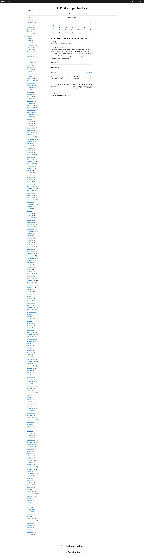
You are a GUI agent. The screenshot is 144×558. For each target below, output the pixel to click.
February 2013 (31, 408)
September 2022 (31, 166)
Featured (29, 27)
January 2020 (30, 222)
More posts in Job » (89, 72)
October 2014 (30, 363)
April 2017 (30, 296)
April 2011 (30, 458)
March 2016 (30, 325)
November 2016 (31, 307)
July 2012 (29, 424)
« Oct (70, 34)
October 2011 (30, 444)
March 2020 (30, 218)
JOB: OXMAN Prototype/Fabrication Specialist (61, 94)
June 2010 (29, 480)
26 (53, 32)
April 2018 (30, 269)
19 (53, 30)
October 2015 (30, 336)
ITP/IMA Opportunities (72, 8)
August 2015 (30, 341)
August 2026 (30, 63)
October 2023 (30, 137)
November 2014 (31, 361)
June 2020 (29, 211)
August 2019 (30, 233)
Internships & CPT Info (82, 13)
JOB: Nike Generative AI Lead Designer (82, 77)
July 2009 (29, 498)
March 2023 (30, 152)
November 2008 (31, 516)
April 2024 (30, 123)
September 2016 (31, 312)
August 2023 (30, 141)
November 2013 (31, 388)
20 (60, 30)
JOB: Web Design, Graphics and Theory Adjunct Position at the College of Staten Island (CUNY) (83, 86)
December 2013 (31, 386)
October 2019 (30, 229)
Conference (30, 22)
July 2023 (29, 143)
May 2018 (29, 267)
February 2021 (31, 193)
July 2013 (29, 397)
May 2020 (29, 213)
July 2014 (29, 370)
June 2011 (29, 453)
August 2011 (30, 449)
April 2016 (30, 323)
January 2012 (30, 437)
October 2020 (30, 202)
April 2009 (30, 505)
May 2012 (29, 429)
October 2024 (30, 112)
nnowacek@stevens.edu (83, 57)
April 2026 (30, 72)
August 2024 (30, 116)
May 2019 (29, 240)
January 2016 (30, 330)
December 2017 (31, 278)
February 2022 (31, 182)
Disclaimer (71, 13)
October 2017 (30, 283)
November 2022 (31, 161)
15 (72, 27)
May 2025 (29, 96)
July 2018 (29, 262)
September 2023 (31, 139)
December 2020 (31, 197)
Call (61, 13)
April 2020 (30, 215)
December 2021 (31, 186)
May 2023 (29, 148)
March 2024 (30, 125)
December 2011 (31, 440)
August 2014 (30, 368)
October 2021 (30, 191)
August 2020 (30, 206)
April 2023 (30, 150)
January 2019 (30, 249)
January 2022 (30, 184)
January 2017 (30, 303)
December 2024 (31, 108)
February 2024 (31, 128)
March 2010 (30, 482)
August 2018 (30, 260)
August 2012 (30, 422)
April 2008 (30, 532)
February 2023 (31, 155)
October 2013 (30, 390)
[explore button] (133, 1)
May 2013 (29, 402)
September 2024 (31, 114)
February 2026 (31, 76)
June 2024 (29, 119)
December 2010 (31, 467)
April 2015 (30, 350)
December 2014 (31, 359)
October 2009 (30, 491)
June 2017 (29, 292)
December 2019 (31, 224)
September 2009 (31, 494)
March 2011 (30, 460)
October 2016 (30, 310)
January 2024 (30, 130)
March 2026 (30, 74)
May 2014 (29, 375)
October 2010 (30, 471)
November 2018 (31, 253)
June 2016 (29, 319)
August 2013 (30, 395)
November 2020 (31, 200)
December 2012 (31, 413)
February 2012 (31, 435)
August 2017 (30, 287)
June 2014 (29, 372)
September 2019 (31, 231)
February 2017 (31, 301)
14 (66, 27)
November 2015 (31, 334)
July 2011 (29, 451)
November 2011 (31, 442)
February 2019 (31, 247)
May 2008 (29, 530)
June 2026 (29, 67)
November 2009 (31, 489)
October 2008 (30, 518)
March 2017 (30, 298)
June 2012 (29, 426)
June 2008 (29, 527)
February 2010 (31, 485)
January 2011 (30, 464)
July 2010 (29, 478)
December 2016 (31, 305)
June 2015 (29, 345)
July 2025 (29, 92)
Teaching (29, 49)
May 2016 (29, 321)
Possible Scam (30, 38)
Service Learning (31, 45)
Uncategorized (31, 52)
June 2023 (29, 146)
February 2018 (31, 274)
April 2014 (30, 377)
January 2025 (30, 105)
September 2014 (31, 366)
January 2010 (30, 487)
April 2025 (30, 99)
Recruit (29, 40)
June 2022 (29, 173)
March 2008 (30, 534)
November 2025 (31, 83)
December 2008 (31, 514)
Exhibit (29, 25)
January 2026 (30, 78)
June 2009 (29, 500)
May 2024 (29, 121)
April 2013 (30, 404)
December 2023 (31, 132)
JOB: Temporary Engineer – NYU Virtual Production (60, 77)
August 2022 (30, 168)
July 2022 (29, 170)
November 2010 (31, 469)
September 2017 (31, 285)
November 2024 (31, 110)
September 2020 (31, 204)
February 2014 (31, 381)
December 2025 (31, 81)
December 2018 (31, 251)
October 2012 (30, 417)
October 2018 (30, 256)
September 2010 (31, 473)
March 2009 (30, 507)
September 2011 (31, 446)
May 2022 (29, 175)
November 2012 (31, 415)
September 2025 (31, 87)
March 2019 (30, 244)
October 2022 (30, 164)
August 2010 (30, 476)
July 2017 (29, 289)
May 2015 (29, 348)
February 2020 (31, 220)
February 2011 (31, 462)
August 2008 (30, 523)
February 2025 (31, 103)
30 (78, 32)
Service (29, 43)
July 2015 (29, 343)
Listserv (29, 34)
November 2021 (31, 188)
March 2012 (30, 433)
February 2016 (31, 327)
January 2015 (30, 357)
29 (72, 32)
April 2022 (30, 177)
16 (78, 27)
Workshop (29, 56)
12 (53, 27)
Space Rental (30, 47)
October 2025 (30, 85)
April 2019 (30, 242)
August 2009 (30, 496)
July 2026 (29, 65)
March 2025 (30, 101)
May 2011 (29, 455)
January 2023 (30, 157)
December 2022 (31, 159)
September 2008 (31, 521)
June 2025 (29, 94)
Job (57, 13)
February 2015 (31, 354)
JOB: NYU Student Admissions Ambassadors (60, 85)
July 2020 (29, 209)
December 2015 (31, 332)
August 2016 (30, 314)
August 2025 (30, 90)
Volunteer (29, 54)
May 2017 (29, 294)
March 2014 (30, 379)
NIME (28, 36)
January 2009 (30, 512)
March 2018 (30, 271)
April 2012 (30, 431)
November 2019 (31, 226)
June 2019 (29, 238)
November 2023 (31, 134)
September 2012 (31, 420)
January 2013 (30, 411)
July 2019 (29, 235)
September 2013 (31, 393)
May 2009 (29, 503)
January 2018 (30, 276)
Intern (65, 13)
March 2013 (30, 406)
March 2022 (30, 179)
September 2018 (31, 258)
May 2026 (29, 69)
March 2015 (30, 352)
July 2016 (29, 316)
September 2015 (31, 339)
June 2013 (29, 399)
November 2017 (31, 280)
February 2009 (31, 509)
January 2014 (30, 384)
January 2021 (30, 195)
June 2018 (29, 265)
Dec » (73, 34)
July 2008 (29, 525)
